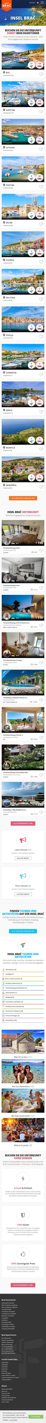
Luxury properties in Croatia (10, 1377)
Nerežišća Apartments (8, 1353)
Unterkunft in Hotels (8, 1324)
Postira (10, 185)
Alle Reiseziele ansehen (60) (23, 498)
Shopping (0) (10, 997)
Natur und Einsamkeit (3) (13, 979)
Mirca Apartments (7, 1349)
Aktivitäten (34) (11, 969)
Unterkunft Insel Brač (8, 1303)
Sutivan (10, 147)
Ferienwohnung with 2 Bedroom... (16, 623)
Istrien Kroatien (6, 1373)
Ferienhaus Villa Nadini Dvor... (15, 810)
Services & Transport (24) (14, 1011)
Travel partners (6, 1380)
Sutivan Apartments (7, 1342)
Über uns (4, 1391)
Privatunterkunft (6, 1322)
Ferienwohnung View (11, 548)
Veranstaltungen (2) (12, 1016)
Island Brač (5, 1362)
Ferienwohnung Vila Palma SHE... (16, 772)
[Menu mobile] (42, 3)
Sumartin (11, 372)
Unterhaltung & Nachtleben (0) (16, 988)
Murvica (10, 447)
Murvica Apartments (8, 1351)
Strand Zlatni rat (11, 702)
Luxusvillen (5, 1318)
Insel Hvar (5, 1369)
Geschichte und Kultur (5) (14, 1002)
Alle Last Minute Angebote (9, 1307)
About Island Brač (7, 1389)
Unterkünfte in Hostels (8, 1326)
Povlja (9, 335)
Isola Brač (5, 1367)
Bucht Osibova (12, 627)
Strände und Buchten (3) (14, 983)
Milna (9, 222)
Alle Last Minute (23, 858)
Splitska (10, 297)
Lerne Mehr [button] (13, 1420)
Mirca (9, 410)
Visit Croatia (5, 1402)
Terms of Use (6, 1393)
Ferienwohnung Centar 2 (13, 735)
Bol (8, 72)
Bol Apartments (6, 1338)
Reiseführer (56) (11, 1020)
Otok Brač (5, 1365)
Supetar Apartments (8, 1340)
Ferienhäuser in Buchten (9, 1314)
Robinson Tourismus (8, 1316)
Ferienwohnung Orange (12, 660)
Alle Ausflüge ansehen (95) (23, 931)
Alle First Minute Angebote (9, 1305)
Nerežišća (11, 485)
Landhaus (4, 1320)
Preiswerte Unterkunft (8, 1311)
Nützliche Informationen (9, 1398)
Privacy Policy (6, 1395)
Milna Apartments (7, 1345)
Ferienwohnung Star (11, 585)
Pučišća (10, 260)
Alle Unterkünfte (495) (23, 823)
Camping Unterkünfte (8, 1329)
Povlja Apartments (7, 1347)
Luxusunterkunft (6, 1309)
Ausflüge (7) (10, 974)
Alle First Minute (23, 894)
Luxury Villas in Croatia (8, 1375)
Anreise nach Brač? (7, 1400)
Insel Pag (4, 1371)
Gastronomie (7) (11, 993)
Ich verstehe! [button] (36, 1416)
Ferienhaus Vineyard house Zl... (15, 697)
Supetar (10, 110)
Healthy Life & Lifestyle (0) (15, 1006)
